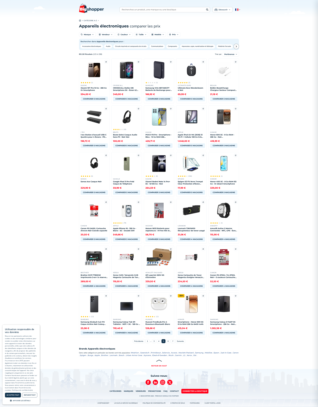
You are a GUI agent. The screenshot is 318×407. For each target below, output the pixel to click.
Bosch (121, 355)
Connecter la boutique (195, 391)
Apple (97, 355)
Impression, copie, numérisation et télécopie (197, 46)
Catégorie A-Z (90, 20)
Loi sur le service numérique (126, 403)
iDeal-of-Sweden (159, 355)
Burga (90, 355)
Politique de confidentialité (154, 403)
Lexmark (114, 355)
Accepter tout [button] (13, 395)
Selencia (166, 353)
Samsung (199, 353)
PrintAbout (156, 353)
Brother (104, 355)
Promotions (154, 391)
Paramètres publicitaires (24, 383)
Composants (172, 46)
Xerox (189, 355)
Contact (174, 391)
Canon (236, 353)
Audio (108, 46)
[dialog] (21, 365)
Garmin (178, 355)
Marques (128, 391)
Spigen (83, 355)
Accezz (174, 353)
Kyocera (147, 355)
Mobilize (208, 353)
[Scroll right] (236, 46)
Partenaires (195, 403)
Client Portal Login (212, 403)
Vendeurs (141, 391)
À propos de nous (177, 403)
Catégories (115, 391)
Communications (157, 46)
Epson (216, 353)
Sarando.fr (144, 353)
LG (184, 355)
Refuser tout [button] (30, 395)
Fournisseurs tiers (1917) (14, 361)
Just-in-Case (226, 353)
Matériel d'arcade (224, 46)
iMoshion (135, 353)
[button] (237, 9)
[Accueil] (81, 20)
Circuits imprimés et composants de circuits (130, 46)
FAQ (165, 391)
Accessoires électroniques (91, 46)
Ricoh (171, 355)
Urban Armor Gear (134, 355)
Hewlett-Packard (186, 353)
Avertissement (103, 403)
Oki (194, 355)
